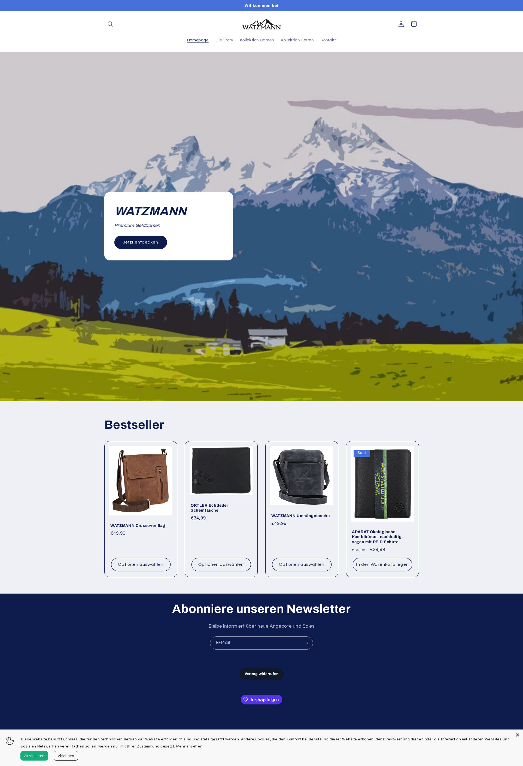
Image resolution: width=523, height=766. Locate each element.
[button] (110, 24)
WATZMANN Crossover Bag (137, 525)
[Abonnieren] (306, 643)
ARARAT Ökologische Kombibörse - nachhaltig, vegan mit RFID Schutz (377, 537)
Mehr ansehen (189, 746)
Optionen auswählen (140, 564)
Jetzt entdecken (140, 242)
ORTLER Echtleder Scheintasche (209, 507)
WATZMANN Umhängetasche (300, 515)
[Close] (517, 735)
